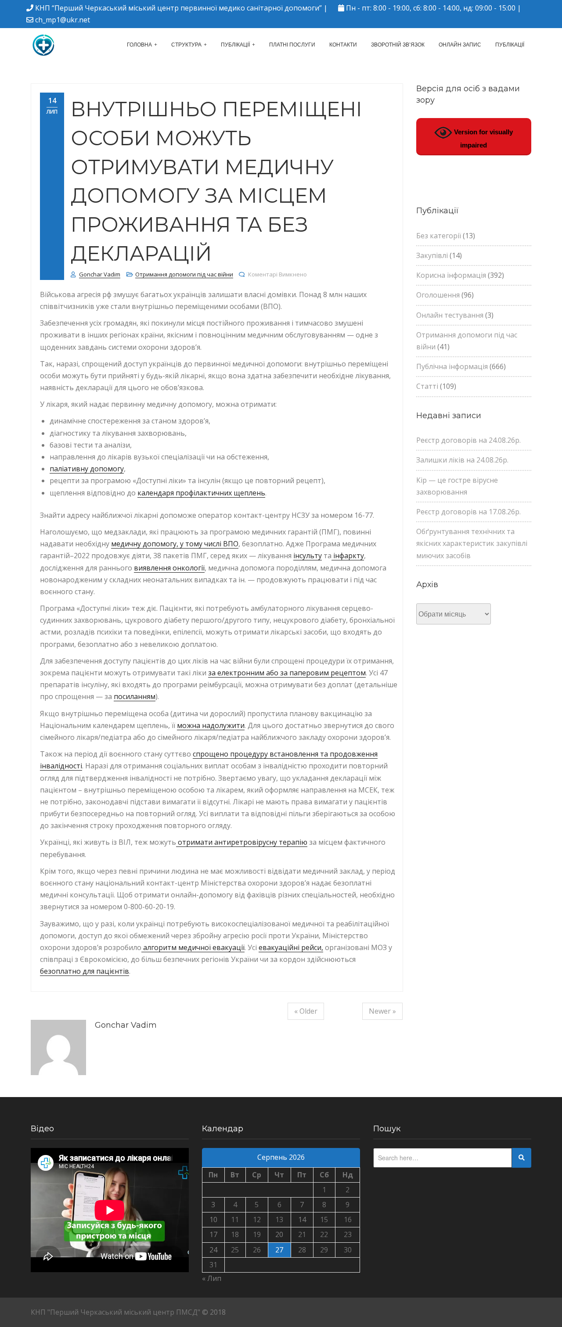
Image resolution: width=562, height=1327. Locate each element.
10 (213, 1219)
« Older (305, 1011)
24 (213, 1250)
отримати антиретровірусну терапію (241, 842)
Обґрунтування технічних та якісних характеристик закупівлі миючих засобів (471, 543)
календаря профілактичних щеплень (201, 493)
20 (279, 1234)
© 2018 (214, 1312)
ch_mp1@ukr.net (62, 20)
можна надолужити (211, 725)
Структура (186, 45)
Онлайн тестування (449, 315)
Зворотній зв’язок (398, 45)
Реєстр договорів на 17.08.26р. (468, 511)
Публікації (235, 45)
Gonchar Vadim (99, 274)
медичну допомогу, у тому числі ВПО (174, 544)
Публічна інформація (452, 366)
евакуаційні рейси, (291, 947)
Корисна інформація (451, 275)
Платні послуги (292, 45)
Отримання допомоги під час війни (184, 274)
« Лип (211, 1278)
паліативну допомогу (87, 468)
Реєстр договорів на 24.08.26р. (468, 440)
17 (213, 1234)
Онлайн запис (460, 45)
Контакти (343, 45)
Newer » (382, 1011)
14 (302, 1219)
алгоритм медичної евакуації (193, 947)
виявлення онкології (169, 568)
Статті (427, 386)
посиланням (134, 696)
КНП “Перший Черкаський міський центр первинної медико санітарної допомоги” (178, 8)
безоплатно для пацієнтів (84, 971)
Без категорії (438, 235)
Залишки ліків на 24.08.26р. (462, 460)
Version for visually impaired (482, 138)
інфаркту (347, 555)
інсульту (307, 555)
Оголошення (438, 295)
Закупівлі (432, 255)
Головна (139, 45)
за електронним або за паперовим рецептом (287, 673)
